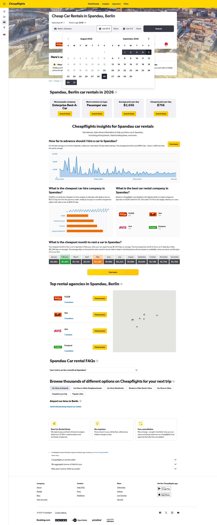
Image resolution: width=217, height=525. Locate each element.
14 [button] (98, 64)
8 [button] (104, 58)
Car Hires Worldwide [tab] (115, 388)
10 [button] (74, 64)
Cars (50, 81)
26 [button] (86, 76)
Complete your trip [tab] (59, 394)
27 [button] (92, 76)
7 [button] (98, 58)
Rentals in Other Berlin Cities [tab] (140, 388)
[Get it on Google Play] (164, 488)
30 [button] (68, 82)
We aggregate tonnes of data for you (66, 464)
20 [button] (92, 70)
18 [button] (80, 70)
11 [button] (80, 64)
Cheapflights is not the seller (63, 460)
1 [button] (104, 52)
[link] (65, 113)
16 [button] (68, 70)
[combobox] (58, 22)
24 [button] (74, 76)
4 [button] (80, 58)
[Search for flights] (4, 11)
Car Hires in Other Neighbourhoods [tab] (87, 388)
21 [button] (98, 70)
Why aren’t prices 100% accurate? (65, 469)
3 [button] (74, 58)
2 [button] (68, 58)
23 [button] (68, 76)
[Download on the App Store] (164, 494)
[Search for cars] (4, 22)
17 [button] (74, 70)
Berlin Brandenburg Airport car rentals (65, 407)
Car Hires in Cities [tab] (164, 388)
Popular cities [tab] (77, 394)
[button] (4, 4)
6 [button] (92, 58)
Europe (57, 81)
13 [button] (92, 64)
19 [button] (86, 70)
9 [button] (68, 64)
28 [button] (98, 76)
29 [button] (104, 76)
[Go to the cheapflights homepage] (18, 4)
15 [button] (104, 64)
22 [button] (104, 70)
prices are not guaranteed (100, 452)
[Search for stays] (4, 16)
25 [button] (80, 76)
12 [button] (86, 64)
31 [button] (74, 82)
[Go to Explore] (4, 27)
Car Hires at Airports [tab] (60, 388)
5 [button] (86, 58)
